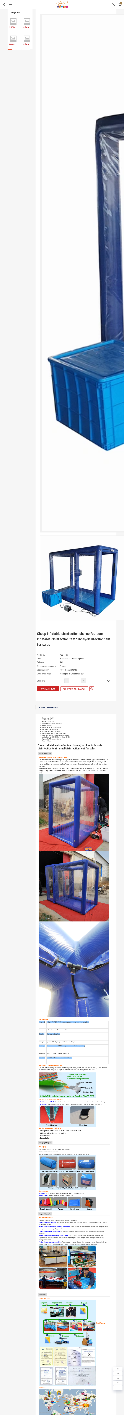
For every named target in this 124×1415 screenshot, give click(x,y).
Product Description (48, 707)
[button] (9, 49)
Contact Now (48, 689)
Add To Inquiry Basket (74, 689)
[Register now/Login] (113, 4)
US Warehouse (16, 27)
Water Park (14, 44)
